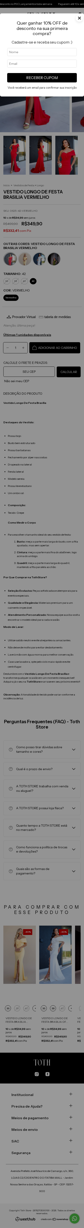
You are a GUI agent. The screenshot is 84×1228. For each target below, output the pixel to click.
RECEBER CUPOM (42, 77)
